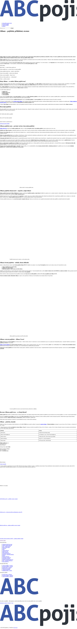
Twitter (1, 464)
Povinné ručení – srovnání (7, 567)
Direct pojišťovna (5, 561)
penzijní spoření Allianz (17, 101)
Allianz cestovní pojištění (4, 344)
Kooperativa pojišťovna (6, 557)
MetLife (3, 555)
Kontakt (9, 602)
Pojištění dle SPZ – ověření (7, 570)
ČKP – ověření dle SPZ (6, 546)
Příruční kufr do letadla (6, 568)
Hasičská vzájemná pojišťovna (7, 559)
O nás (12, 602)
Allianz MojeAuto (3, 128)
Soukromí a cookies (3, 602)
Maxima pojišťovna (5, 556)
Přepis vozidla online (6, 547)
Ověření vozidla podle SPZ (7, 545)
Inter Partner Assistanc (6, 558)
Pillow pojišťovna (5, 552)
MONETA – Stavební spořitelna (8, 554)
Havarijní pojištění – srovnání (7, 566)
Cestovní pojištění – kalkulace (7, 576)
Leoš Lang (15, 627)
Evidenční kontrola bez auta (7, 544)
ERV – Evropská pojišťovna (7, 560)
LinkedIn (4, 464)
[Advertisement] (38, 476)
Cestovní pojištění (5, 25)
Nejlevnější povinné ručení (7, 23)
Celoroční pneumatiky (6, 569)
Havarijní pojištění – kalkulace (7, 575)
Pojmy (3, 549)
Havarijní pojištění (5, 24)
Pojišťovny (4, 548)
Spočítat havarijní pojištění (4, 123)
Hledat (12, 28)
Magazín (3, 26)
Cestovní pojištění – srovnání (7, 565)
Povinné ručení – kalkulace (7, 574)
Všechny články (3, 540)
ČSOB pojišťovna (5, 550)
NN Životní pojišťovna (6, 553)
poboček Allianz (44, 424)
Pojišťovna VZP (5, 551)
